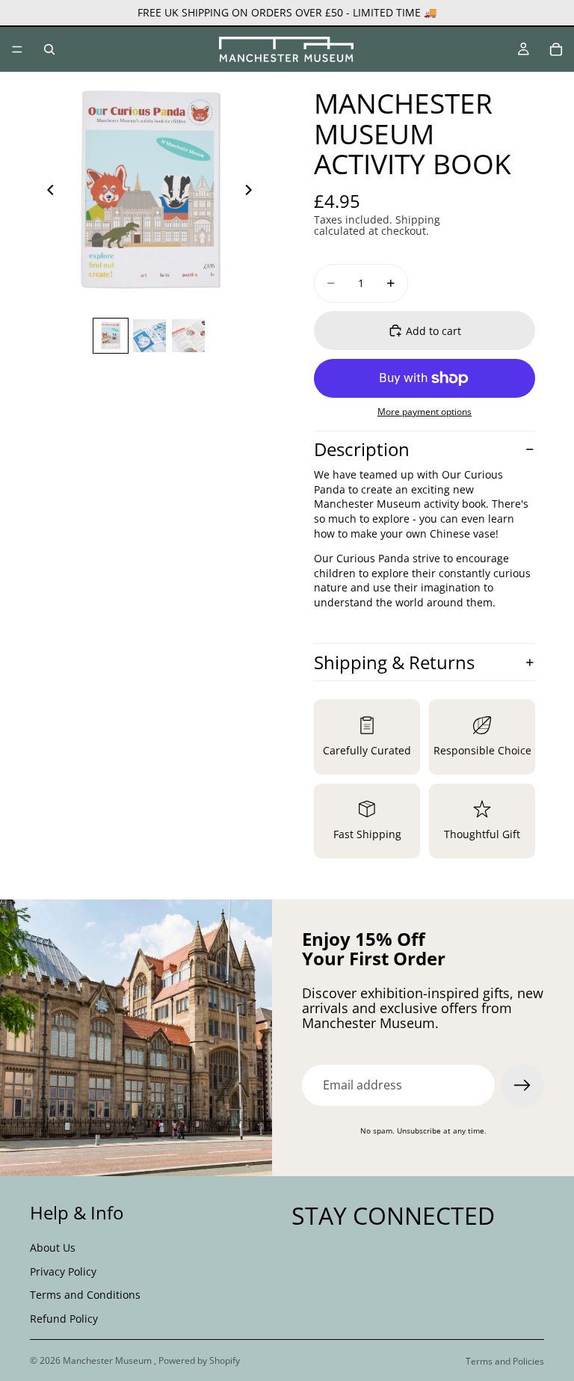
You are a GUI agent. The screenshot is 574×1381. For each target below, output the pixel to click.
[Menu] (17, 49)
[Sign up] (522, 1085)
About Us (52, 1247)
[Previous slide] (46, 191)
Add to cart (433, 331)
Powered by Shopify (199, 1360)
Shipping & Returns (394, 662)
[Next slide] (252, 191)
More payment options (424, 411)
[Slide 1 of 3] (110, 335)
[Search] (49, 49)
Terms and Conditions (85, 1295)
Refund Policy (64, 1318)
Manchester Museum (108, 1360)
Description (362, 449)
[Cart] (556, 49)
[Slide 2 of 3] (149, 335)
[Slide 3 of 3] (188, 335)
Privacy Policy (63, 1271)
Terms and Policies (505, 1361)
